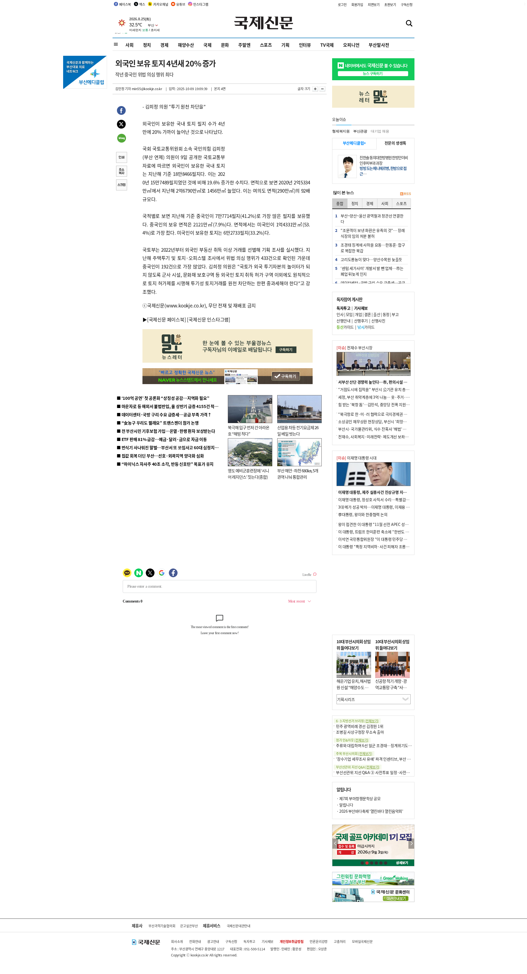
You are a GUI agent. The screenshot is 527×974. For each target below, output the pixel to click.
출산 (376, 314)
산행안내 (343, 320)
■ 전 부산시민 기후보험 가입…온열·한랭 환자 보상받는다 (166, 431)
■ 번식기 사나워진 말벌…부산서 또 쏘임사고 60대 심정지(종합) (171, 447)
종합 (339, 203)
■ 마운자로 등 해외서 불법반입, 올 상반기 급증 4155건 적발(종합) (173, 406)
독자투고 (249, 941)
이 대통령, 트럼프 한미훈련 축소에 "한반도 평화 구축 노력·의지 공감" (392, 531)
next (411, 844)
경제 (164, 44)
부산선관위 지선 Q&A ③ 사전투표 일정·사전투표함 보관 (380, 772)
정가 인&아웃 (352, 740)
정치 (147, 44)
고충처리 (340, 941)
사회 (129, 44)
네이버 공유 (121, 139)
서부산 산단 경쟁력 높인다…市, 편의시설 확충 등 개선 (380, 382)
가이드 (345, 327)
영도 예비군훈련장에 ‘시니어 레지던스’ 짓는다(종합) (248, 474)
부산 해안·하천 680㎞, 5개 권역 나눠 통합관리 (297, 474)
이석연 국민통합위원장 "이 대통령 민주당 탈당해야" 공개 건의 (386, 539)
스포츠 (266, 44)
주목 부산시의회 (354, 753)
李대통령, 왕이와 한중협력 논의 (363, 514)
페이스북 (125, 4)
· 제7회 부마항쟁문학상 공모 (358, 798)
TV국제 (327, 44)
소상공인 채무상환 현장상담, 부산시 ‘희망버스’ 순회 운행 (382, 421)
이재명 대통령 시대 (357, 457)
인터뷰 (305, 44)
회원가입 (357, 4)
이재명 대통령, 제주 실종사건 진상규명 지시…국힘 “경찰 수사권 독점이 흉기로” (400, 492)
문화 (225, 44)
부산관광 (360, 131)
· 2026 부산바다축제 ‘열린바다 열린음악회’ (370, 811)
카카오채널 (160, 4)
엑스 (142, 4)
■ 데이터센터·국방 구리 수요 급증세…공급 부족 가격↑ (164, 414)
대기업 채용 (380, 131)
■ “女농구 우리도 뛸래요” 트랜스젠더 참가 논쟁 (158, 423)
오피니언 (351, 44)
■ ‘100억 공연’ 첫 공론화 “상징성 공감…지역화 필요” (163, 398)
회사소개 (177, 941)
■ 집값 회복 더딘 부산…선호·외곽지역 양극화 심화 (160, 456)
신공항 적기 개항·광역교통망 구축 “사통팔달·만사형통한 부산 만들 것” (392, 690)
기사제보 (267, 941)
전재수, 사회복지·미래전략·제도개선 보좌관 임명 (377, 436)
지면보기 (374, 4)
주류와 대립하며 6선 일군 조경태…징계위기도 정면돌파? (380, 745)
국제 (207, 44)
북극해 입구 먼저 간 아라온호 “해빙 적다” (248, 430)
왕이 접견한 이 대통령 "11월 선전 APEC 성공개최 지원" (381, 524)
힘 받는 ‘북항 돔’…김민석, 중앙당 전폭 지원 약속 (376, 404)
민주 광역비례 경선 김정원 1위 (359, 726)
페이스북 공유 (121, 111)
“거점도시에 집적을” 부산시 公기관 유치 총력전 (375, 389)
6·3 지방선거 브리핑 (357, 720)
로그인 (342, 4)
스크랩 (121, 185)
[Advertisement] (269, 136)
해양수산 (186, 44)
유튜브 (180, 4)
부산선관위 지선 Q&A (357, 767)
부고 (395, 314)
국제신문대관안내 (238, 925)
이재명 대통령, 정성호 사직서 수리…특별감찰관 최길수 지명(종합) (390, 499)
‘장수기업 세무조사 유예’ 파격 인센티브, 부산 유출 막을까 (380, 759)
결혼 (367, 314)
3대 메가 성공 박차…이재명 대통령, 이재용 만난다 (377, 507)
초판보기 (390, 4)
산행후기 (361, 320)
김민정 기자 (123, 88)
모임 (349, 314)
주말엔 (244, 44)
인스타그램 (200, 4)
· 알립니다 (345, 804)
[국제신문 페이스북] (166, 319)
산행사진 (378, 320)
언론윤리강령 (318, 941)
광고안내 (213, 941)
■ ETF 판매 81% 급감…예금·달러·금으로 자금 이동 (162, 439)
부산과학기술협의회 (161, 925)
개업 (358, 314)
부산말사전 (379, 44)
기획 (285, 44)
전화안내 (195, 941)
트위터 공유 (121, 125)
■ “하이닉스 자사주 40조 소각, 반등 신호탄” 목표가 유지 (165, 464)
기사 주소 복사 (121, 172)
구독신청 (407, 4)
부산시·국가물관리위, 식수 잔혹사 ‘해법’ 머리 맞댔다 (379, 429)
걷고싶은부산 (189, 925)
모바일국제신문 (362, 941)
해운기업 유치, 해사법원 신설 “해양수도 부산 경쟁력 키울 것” (354, 687)
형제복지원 (341, 131)
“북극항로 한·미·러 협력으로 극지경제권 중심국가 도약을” (384, 414)
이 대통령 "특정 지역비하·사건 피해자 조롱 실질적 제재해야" (386, 546)
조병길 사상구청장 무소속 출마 (360, 732)
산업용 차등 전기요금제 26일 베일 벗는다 (297, 430)
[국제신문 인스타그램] (208, 319)
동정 (386, 314)
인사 (340, 314)
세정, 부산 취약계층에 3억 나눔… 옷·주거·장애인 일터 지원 (385, 397)
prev (335, 844)
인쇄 (121, 158)
